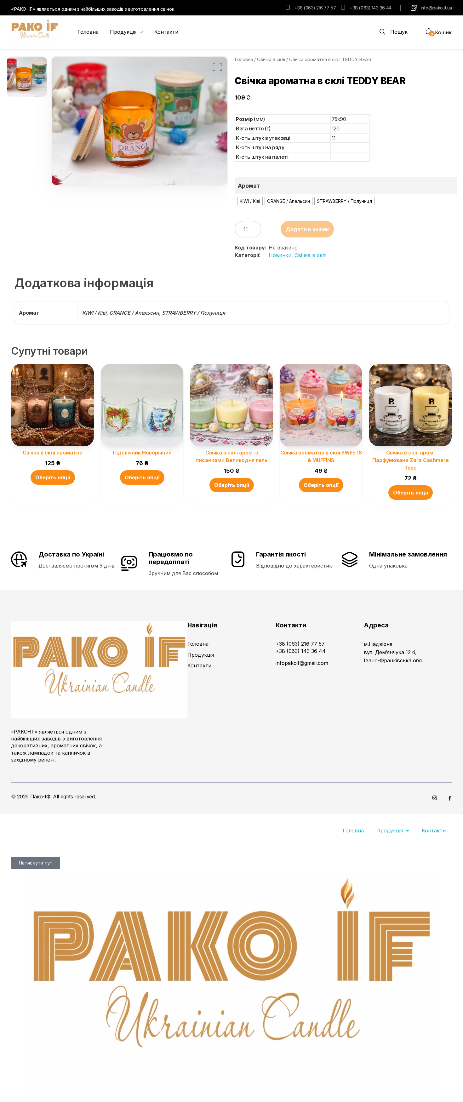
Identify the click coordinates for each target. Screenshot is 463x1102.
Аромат (249, 185)
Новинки (280, 255)
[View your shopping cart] (426, 32)
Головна (244, 59)
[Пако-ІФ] (34, 32)
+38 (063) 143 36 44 (370, 8)
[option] (27, 77)
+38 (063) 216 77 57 (315, 8)
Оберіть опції (52, 477)
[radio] (249, 201)
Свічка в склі (271, 59)
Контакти (434, 830)
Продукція (389, 830)
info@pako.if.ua (436, 8)
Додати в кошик (307, 229)
